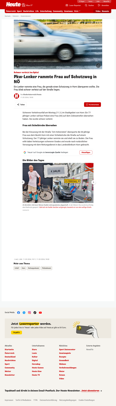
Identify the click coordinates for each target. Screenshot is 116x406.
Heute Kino (36, 371)
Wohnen (62, 364)
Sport (19, 11)
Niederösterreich (26, 16)
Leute (34, 353)
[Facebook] (18, 312)
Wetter (8, 371)
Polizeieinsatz (46, 268)
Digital (35, 360)
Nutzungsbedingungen (67, 400)
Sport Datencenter (67, 349)
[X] (24, 312)
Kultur (34, 357)
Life (37, 11)
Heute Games (38, 368)
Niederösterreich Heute (32, 95)
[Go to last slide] (22, 182)
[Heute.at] (13, 4)
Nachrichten (10, 360)
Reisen (62, 375)
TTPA (35, 400)
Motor (61, 371)
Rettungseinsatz (33, 268)
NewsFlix (89, 349)
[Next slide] (93, 182)
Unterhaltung (46, 11)
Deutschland (10, 357)
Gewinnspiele (65, 353)
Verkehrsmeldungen (67, 368)
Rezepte (62, 357)
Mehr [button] (76, 11)
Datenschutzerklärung (48, 400)
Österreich (11, 11)
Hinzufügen (86, 152)
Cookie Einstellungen (87, 400)
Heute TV (36, 375)
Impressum (9, 400)
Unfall (17, 268)
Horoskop (36, 364)
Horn (23, 268)
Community (58, 11)
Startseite (8, 16)
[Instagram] (29, 312)
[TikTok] (35, 312)
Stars (34, 349)
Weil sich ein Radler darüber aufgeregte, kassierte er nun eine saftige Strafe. (65, 207)
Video (98, 11)
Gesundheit (64, 360)
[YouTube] (40, 312)
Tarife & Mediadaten (23, 400)
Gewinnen (68, 11)
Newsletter (10, 375)
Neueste (105, 11)
